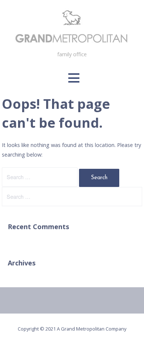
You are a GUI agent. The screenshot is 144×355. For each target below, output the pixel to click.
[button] (73, 78)
